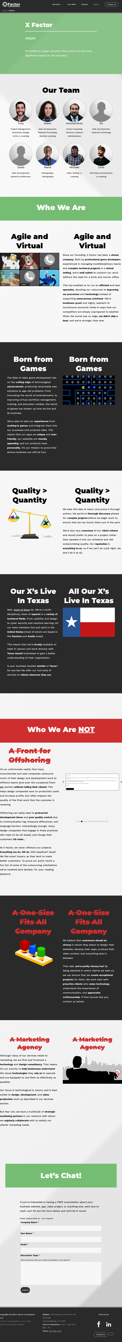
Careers (84, 4)
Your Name (27, 1233)
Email (24, 1244)
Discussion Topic (30, 1255)
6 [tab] (88, 821)
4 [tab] (84, 821)
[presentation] (61, 4)
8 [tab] (92, 821)
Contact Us (111, 4)
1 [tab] (77, 821)
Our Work (72, 4)
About (96, 4)
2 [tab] (79, 821)
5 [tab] (86, 821)
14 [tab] (105, 821)
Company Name (29, 1222)
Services (56, 4)
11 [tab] (99, 821)
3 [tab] (81, 821)
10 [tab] (96, 821)
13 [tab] (103, 821)
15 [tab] (107, 821)
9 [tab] (94, 821)
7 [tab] (90, 821)
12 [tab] (101, 821)
